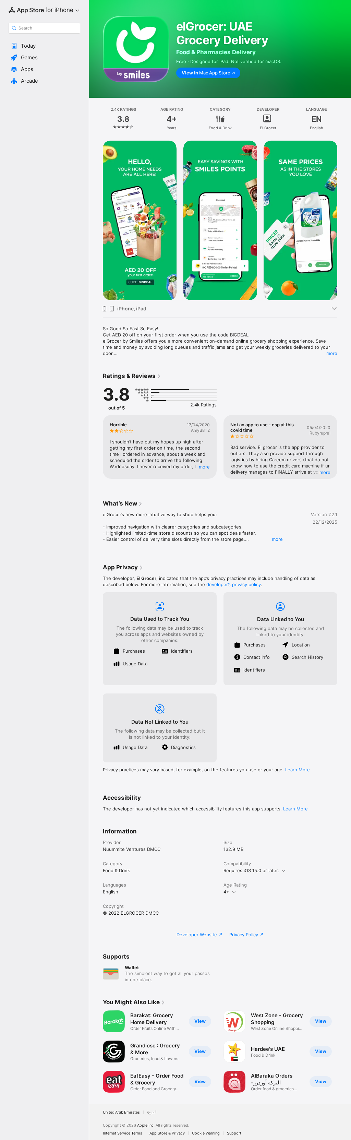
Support (234, 1133)
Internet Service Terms (122, 1133)
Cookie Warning (206, 1133)
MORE (204, 467)
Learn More (297, 769)
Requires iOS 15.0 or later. (251, 870)
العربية (152, 1112)
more (331, 353)
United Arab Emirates (121, 1112)
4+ (226, 891)
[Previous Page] (96, 119)
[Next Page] (344, 119)
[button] (44, 46)
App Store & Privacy (167, 1133)
